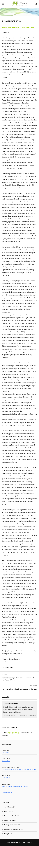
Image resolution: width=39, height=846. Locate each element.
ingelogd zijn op (13, 733)
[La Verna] (19, 5)
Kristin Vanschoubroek (10, 27)
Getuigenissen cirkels (11, 825)
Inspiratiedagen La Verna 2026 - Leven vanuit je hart (19, 769)
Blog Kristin (8, 811)
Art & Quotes (8, 807)
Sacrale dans (6, 752)
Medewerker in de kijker (12, 829)
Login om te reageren (28, 715)
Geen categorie (9, 820)
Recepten (7, 834)
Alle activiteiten (7, 792)
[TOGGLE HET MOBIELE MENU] (3, 4)
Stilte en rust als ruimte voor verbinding (15, 786)
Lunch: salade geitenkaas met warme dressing (20, 689)
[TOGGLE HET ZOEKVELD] (36, 4)
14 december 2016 (28, 27)
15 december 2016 (10, 715)
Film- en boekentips (10, 816)
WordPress (28, 842)
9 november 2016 (11, 20)
